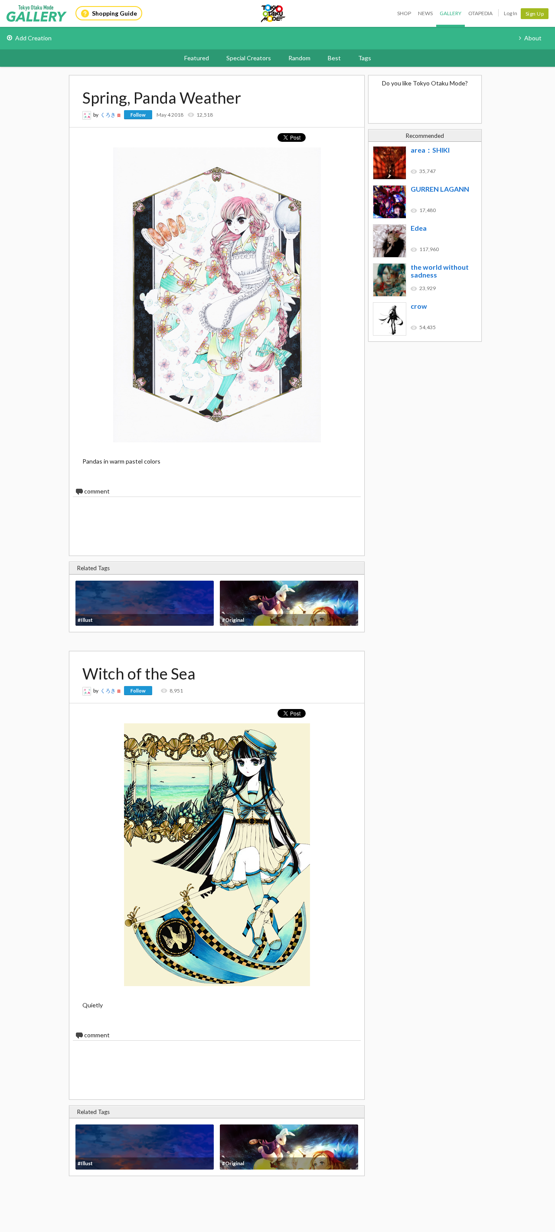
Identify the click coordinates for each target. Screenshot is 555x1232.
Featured (196, 58)
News (425, 13)
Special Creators (248, 58)
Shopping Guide (114, 13)
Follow (138, 115)
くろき (108, 114)
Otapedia (480, 13)
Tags (364, 58)
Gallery (450, 13)
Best (334, 58)
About (533, 38)
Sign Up (535, 13)
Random (299, 58)
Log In (510, 13)
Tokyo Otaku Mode (273, 13)
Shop (404, 13)
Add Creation (33, 38)
